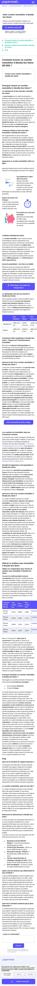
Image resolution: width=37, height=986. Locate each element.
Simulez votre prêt (15, 27)
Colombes (5, 446)
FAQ (6, 50)
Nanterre (21, 461)
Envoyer (18, 945)
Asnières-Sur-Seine (17, 446)
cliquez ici (13, 952)
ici (24, 728)
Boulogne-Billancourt (9, 461)
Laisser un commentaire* (11, 934)
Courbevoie (29, 444)
